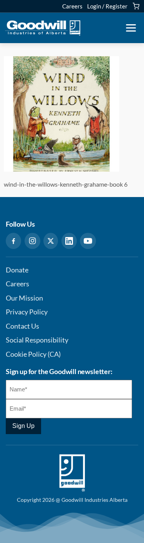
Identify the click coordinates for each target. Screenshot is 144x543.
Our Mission (24, 298)
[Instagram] (32, 241)
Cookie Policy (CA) (33, 354)
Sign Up (23, 426)
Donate (17, 270)
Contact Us (22, 326)
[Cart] (135, 6)
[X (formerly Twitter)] (50, 241)
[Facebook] (13, 241)
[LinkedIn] (69, 241)
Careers (72, 6)
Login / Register (107, 6)
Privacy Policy (27, 312)
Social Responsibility (37, 340)
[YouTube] (88, 241)
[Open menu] (130, 28)
